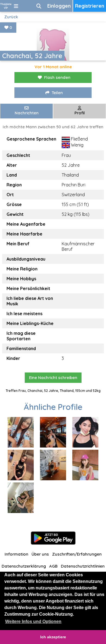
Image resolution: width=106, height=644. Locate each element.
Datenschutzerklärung (24, 566)
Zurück (11, 16)
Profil (79, 112)
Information (16, 554)
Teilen (57, 92)
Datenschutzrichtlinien (83, 566)
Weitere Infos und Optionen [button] (33, 621)
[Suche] (38, 6)
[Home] (6, 6)
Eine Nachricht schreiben (53, 377)
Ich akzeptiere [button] (53, 637)
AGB (53, 566)
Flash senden (57, 77)
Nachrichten (27, 112)
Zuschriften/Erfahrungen (77, 554)
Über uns (40, 554)
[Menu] (16, 6)
